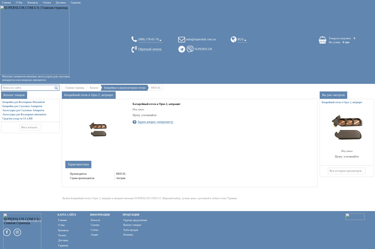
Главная (6, 2)
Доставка (61, 2)
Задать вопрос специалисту (155, 122)
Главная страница (74, 87)
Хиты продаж (130, 229)
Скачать (95, 224)
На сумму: (335, 42)
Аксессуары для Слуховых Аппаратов (23, 110)
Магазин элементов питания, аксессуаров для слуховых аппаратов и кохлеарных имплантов (36, 78)
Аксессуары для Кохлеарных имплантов (24, 114)
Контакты (33, 2)
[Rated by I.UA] (355, 219)
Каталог (94, 87)
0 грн (346, 42)
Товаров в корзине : (340, 38)
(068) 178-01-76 (148, 39)
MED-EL (156, 87)
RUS (240, 39)
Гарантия (76, 2)
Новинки (128, 234)
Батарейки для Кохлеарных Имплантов (23, 102)
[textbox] (28, 87)
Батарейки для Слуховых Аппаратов (22, 106)
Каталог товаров (132, 224)
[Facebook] (7, 232)
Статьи (94, 229)
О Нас (19, 2)
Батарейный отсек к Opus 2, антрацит (342, 102)
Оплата (47, 2)
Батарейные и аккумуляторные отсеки (124, 87)
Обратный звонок (149, 49)
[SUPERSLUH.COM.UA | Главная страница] (34, 40)
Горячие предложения (135, 220)
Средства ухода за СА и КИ (17, 118)
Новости (95, 220)
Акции (94, 234)
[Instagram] (17, 232)
